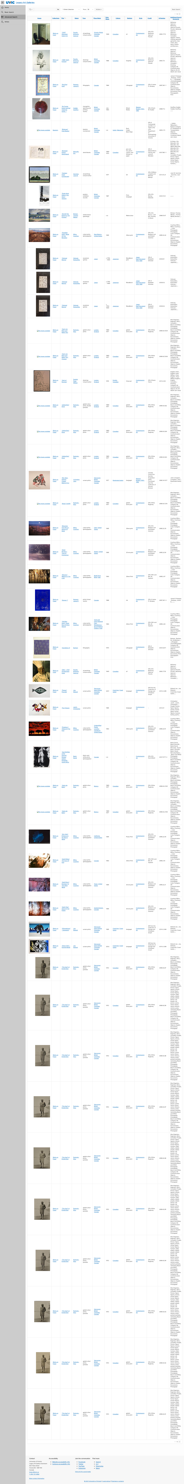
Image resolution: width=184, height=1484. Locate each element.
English (115, 380)
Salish (114, 130)
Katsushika (76, 260)
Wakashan (120, 130)
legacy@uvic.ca (34, 1472)
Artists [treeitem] (7, 22)
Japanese (116, 259)
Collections (55, 18)
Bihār (95, 577)
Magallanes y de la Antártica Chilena (98, 626)
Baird (74, 756)
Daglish (75, 379)
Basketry (55, 130)
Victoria (96, 32)
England (96, 331)
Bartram (75, 648)
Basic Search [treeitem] (9, 12)
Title (66, 18)
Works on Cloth (55, 34)
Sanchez (76, 174)
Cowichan (116, 690)
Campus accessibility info (61, 1464)
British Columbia (98, 33)
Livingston (76, 479)
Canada (96, 36)
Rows (84, 9)
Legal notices (106, 1481)
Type (84, 18)
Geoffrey (75, 110)
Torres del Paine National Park (98, 621)
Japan (96, 259)
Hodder (75, 108)
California (97, 836)
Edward (75, 692)
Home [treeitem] (7, 7)
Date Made (107, 18)
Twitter (80, 1464)
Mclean (75, 214)
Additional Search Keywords (175, 18)
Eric (74, 153)
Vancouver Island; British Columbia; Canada (98, 691)
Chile (100, 628)
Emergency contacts (117, 1481)
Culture (118, 18)
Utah (95, 527)
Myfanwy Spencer (76, 35)
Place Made (97, 18)
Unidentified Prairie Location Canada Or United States (98, 729)
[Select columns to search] (31, 9)
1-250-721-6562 (34, 1474)
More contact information (36, 1478)
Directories (99, 1466)
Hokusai (75, 258)
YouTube (81, 1466)
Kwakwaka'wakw (118, 480)
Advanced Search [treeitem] (11, 17)
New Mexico (97, 234)
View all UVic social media (83, 1471)
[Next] (179, 14)
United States (98, 236)
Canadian (116, 34)
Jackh (75, 707)
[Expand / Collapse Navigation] (2, 2)
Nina (74, 331)
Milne (75, 234)
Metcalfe (76, 151)
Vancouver (97, 478)
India (99, 577)
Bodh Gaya (97, 575)
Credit (150, 18)
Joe (74, 690)
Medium (129, 18)
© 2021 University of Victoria (92, 1481)
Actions (98, 9)
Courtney (76, 236)
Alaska (96, 551)
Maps (98, 1468)
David (75, 758)
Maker (77, 18)
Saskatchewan (98, 908)
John (74, 481)
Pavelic (75, 32)
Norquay (75, 84)
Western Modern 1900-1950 (140, 108)
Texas (96, 884)
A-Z (97, 1464)
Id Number (162, 18)
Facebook (81, 1462)
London (96, 330)
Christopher (76, 709)
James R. (76, 86)
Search (98, 1462)
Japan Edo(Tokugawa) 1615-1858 (140, 258)
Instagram (82, 1468)
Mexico (96, 786)
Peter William (75, 382)
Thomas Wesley (75, 216)
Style (140, 18)
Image (39, 18)
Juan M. (75, 175)
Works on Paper (55, 60)
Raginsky (76, 330)
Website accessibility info (61, 1462)
